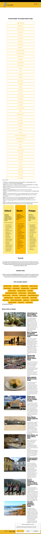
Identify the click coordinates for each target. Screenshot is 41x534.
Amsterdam (20, 23)
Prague (20, 129)
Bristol (20, 41)
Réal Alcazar (18, 203)
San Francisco (20, 138)
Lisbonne (20, 102)
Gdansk (20, 74)
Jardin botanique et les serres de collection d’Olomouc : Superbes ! (32, 314)
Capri (29, 197)
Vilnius (20, 165)
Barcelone (20, 29)
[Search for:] (38, 4)
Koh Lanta (20, 96)
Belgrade (20, 32)
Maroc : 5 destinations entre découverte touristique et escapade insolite (32, 334)
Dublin (20, 59)
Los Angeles (20, 108)
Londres (20, 105)
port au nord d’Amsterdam (19, 183)
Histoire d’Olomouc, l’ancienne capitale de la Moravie (32, 418)
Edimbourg (20, 62)
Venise (20, 175)
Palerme (20, 123)
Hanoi (20, 86)
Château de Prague (11, 199)
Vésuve (21, 197)
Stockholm (20, 150)
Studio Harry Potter (24, 193)
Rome (20, 132)
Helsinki (20, 89)
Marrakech (20, 114)
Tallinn (20, 153)
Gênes (20, 77)
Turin (20, 162)
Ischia (32, 197)
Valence (20, 169)
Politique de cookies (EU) (12, 531)
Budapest (20, 44)
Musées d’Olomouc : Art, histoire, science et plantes (32, 436)
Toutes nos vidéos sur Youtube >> (7, 304)
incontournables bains (12, 189)
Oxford (20, 120)
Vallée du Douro (28, 198)
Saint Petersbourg (20, 135)
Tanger (20, 156)
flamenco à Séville (30, 203)
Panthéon (12, 202)
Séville (20, 147)
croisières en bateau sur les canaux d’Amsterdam (17, 182)
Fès (21, 71)
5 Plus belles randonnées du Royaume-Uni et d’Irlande (30, 504)
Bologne (20, 38)
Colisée (8, 202)
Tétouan (20, 159)
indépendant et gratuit (16, 274)
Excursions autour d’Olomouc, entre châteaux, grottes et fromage (31, 357)
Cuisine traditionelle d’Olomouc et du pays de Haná (32, 378)
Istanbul (20, 99)
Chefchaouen (20, 53)
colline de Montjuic (29, 184)
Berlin (20, 35)
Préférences (36, 531)
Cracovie (20, 56)
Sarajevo (20, 141)
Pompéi (24, 197)
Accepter (20, 531)
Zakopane (20, 178)
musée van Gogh (29, 182)
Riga (20, 144)
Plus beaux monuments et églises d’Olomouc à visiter (32, 459)
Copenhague (20, 50)
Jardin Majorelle (17, 194)
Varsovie (20, 172)
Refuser (28, 531)
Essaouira (20, 65)
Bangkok (20, 26)
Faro (20, 68)
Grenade (20, 83)
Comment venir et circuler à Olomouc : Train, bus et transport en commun (32, 398)
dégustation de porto (21, 198)
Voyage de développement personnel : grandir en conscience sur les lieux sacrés (32, 482)
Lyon (20, 111)
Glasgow (20, 80)
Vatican (15, 202)
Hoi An (20, 93)
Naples (20, 117)
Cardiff (20, 47)
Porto (20, 126)
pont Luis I (15, 198)
